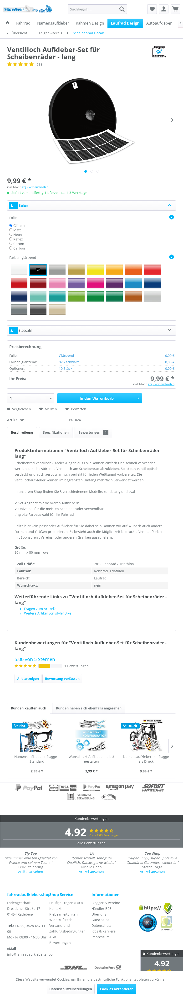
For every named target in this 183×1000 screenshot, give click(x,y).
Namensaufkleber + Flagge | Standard (37, 759)
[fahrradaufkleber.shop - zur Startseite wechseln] (27, 10)
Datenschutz (102, 925)
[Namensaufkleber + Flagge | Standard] (37, 735)
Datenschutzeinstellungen (70, 989)
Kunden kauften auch (28, 708)
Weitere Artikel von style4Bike (47, 613)
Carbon (19, 248)
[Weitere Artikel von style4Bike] (159, 54)
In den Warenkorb (97, 398)
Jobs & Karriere (104, 931)
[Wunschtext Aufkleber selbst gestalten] (92, 735)
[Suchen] (122, 9)
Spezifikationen (56, 432)
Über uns (99, 914)
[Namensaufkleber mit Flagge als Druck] (146, 735)
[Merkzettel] (152, 9)
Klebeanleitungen (63, 914)
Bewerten (78, 409)
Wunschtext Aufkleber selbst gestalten (91, 759)
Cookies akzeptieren (116, 989)
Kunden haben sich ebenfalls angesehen (89, 708)
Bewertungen (92, 432)
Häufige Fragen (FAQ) (66, 903)
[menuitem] (97, 9)
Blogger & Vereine (106, 903)
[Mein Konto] (163, 9)
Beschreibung (22, 432)
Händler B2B (102, 908)
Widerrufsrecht (61, 919)
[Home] (7, 23)
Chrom (18, 243)
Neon (17, 234)
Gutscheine (101, 919)
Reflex (18, 239)
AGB (52, 937)
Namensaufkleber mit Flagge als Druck (146, 759)
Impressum (101, 937)
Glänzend (21, 225)
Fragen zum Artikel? (39, 608)
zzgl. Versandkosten (35, 187)
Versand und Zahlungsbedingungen (67, 928)
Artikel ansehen (30, 871)
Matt (17, 230)
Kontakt (55, 908)
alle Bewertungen (91, 843)
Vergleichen (21, 409)
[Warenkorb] (175, 9)
